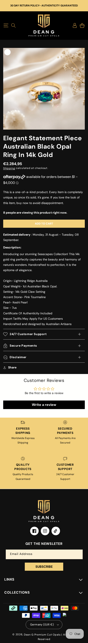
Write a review (44, 404)
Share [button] (12, 367)
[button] (6, 25)
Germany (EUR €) (42, 624)
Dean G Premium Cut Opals (42, 634)
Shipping (9, 168)
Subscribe (44, 567)
